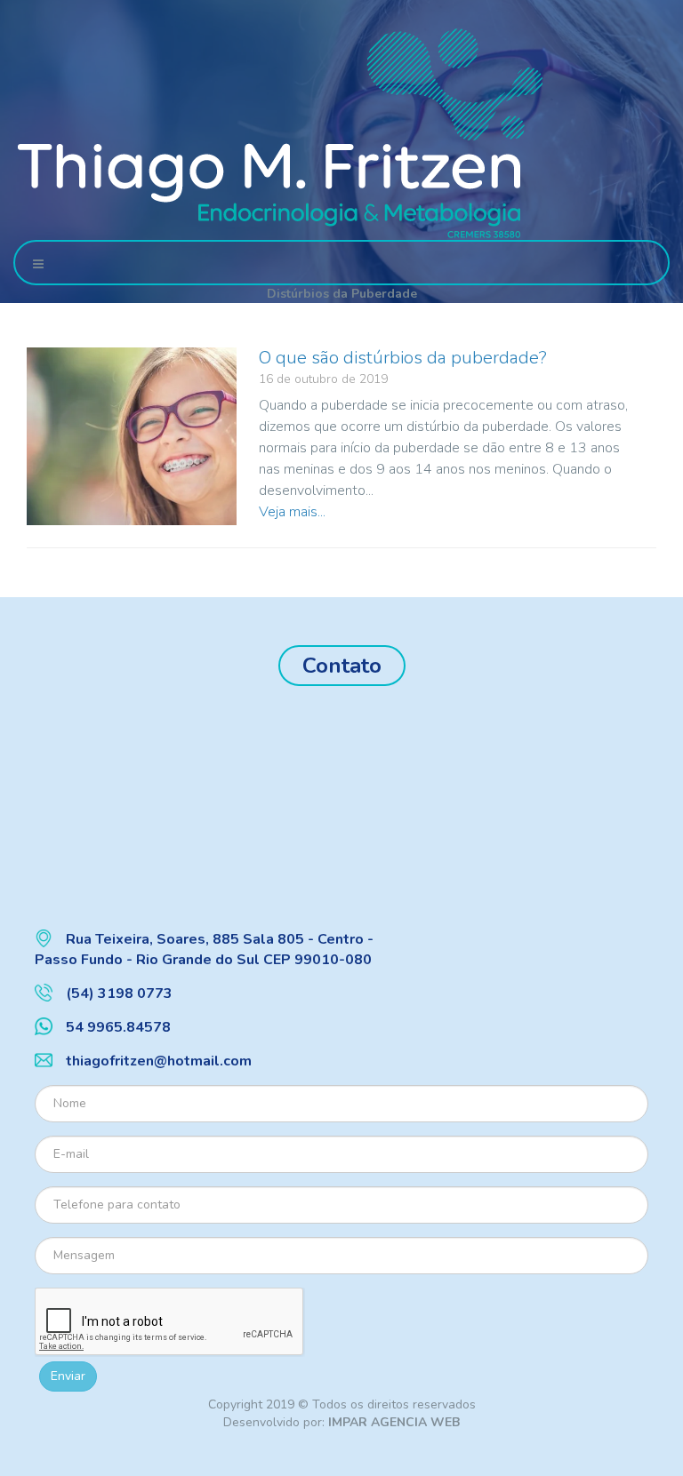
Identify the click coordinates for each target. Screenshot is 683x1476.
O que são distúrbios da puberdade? (403, 358)
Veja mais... (292, 512)
